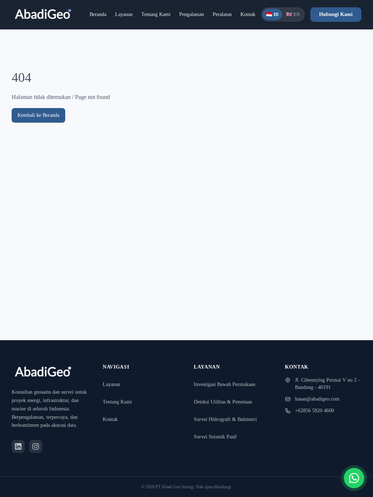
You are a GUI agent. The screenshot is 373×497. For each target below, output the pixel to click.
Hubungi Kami (341, 16)
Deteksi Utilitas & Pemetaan (226, 385)
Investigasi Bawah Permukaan (229, 368)
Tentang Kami (148, 16)
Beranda (80, 16)
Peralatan (228, 16)
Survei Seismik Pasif (218, 420)
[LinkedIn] (18, 446)
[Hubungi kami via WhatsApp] (354, 478)
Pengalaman (191, 16)
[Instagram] (35, 446)
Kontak (258, 16)
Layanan (111, 16)
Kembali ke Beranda (42, 119)
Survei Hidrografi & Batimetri (227, 403)
